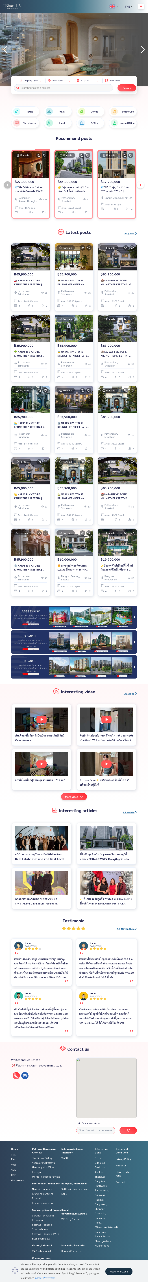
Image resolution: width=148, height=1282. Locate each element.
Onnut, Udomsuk (42, 1245)
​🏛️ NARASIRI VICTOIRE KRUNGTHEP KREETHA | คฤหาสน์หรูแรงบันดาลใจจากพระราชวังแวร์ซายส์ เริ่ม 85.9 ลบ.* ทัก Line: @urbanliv (30, 568)
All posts (129, 233)
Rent (13, 1159)
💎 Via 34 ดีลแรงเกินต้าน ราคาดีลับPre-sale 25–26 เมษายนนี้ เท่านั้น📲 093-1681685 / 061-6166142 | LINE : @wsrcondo (29, 189)
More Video (71, 796)
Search (127, 87)
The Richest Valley (42, 1158)
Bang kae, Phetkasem (74, 1183)
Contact (120, 1182)
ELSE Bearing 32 (41, 1238)
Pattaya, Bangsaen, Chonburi (101, 1204)
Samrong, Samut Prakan (46, 1209)
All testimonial (125, 928)
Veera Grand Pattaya (43, 1162)
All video (129, 693)
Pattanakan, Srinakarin (46, 1183)
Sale (13, 1154)
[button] (142, 50)
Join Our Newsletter (88, 1123)
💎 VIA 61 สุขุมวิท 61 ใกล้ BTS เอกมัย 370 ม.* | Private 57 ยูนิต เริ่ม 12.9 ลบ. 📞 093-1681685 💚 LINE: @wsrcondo (116, 189)
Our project (17, 1180)
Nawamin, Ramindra (73, 1245)
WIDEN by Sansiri (70, 1219)
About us (121, 1165)
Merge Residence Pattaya (46, 1176)
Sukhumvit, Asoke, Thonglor (101, 1172)
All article (128, 812)
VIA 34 (64, 1158)
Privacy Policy (123, 1158)
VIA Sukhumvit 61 (41, 1250)
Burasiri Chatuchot (71, 1250)
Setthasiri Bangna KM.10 (45, 1233)
